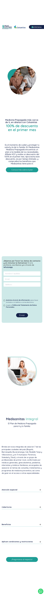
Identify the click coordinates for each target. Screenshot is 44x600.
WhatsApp (8, 267)
